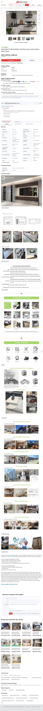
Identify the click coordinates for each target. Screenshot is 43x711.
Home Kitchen (24, 695)
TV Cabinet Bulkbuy (29, 700)
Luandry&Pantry (24, 677)
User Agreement (27, 706)
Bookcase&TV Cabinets (5, 679)
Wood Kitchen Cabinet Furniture (21, 698)
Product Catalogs (17, 675)
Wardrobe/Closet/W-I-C (15, 679)
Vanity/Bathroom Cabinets (36, 677)
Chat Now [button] (33, 60)
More (2, 702)
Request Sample (20, 62)
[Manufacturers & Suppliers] (21, 2)
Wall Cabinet (11, 690)
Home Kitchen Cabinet (20, 700)
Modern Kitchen (5, 695)
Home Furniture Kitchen (34, 698)
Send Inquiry (11, 60)
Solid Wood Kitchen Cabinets (16, 677)
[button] (38, 124)
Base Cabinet (4, 690)
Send (11, 613)
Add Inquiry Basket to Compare (22, 42)
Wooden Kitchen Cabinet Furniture (8, 698)
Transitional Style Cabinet (20, 690)
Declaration (33, 706)
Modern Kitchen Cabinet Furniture (8, 700)
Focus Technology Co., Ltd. (14, 706)
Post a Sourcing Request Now (33, 613)
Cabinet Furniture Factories (14, 695)
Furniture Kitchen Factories (33, 695)
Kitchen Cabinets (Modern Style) (6, 677)
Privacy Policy (38, 706)
